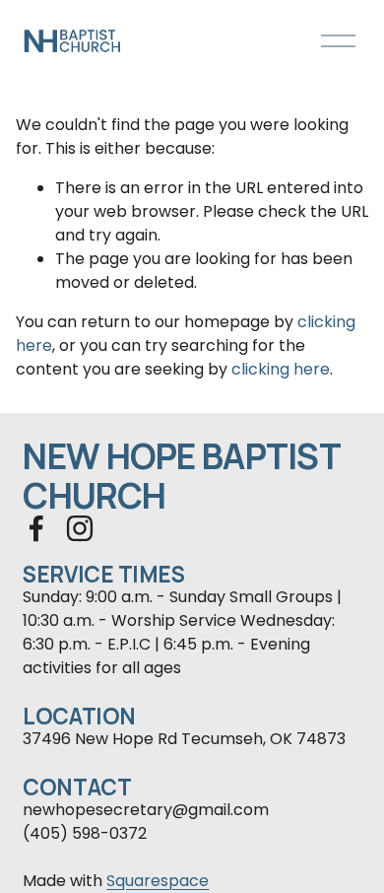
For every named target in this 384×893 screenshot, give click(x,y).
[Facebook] (36, 528)
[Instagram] (80, 528)
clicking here (280, 369)
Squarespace (157, 880)
